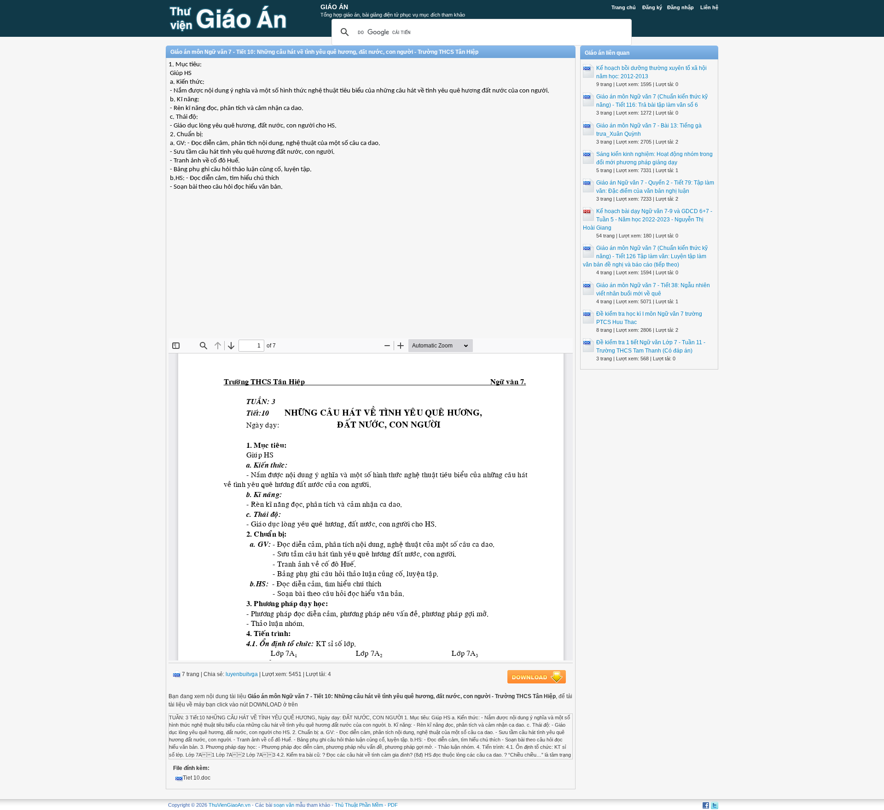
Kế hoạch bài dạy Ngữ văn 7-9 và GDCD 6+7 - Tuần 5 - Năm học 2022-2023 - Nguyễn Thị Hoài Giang (647, 219)
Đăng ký (652, 7)
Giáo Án (334, 7)
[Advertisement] (371, 271)
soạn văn (283, 805)
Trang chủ (623, 7)
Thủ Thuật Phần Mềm (359, 805)
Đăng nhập (680, 7)
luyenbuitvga (242, 674)
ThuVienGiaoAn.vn (229, 805)
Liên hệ (709, 7)
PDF (393, 805)
